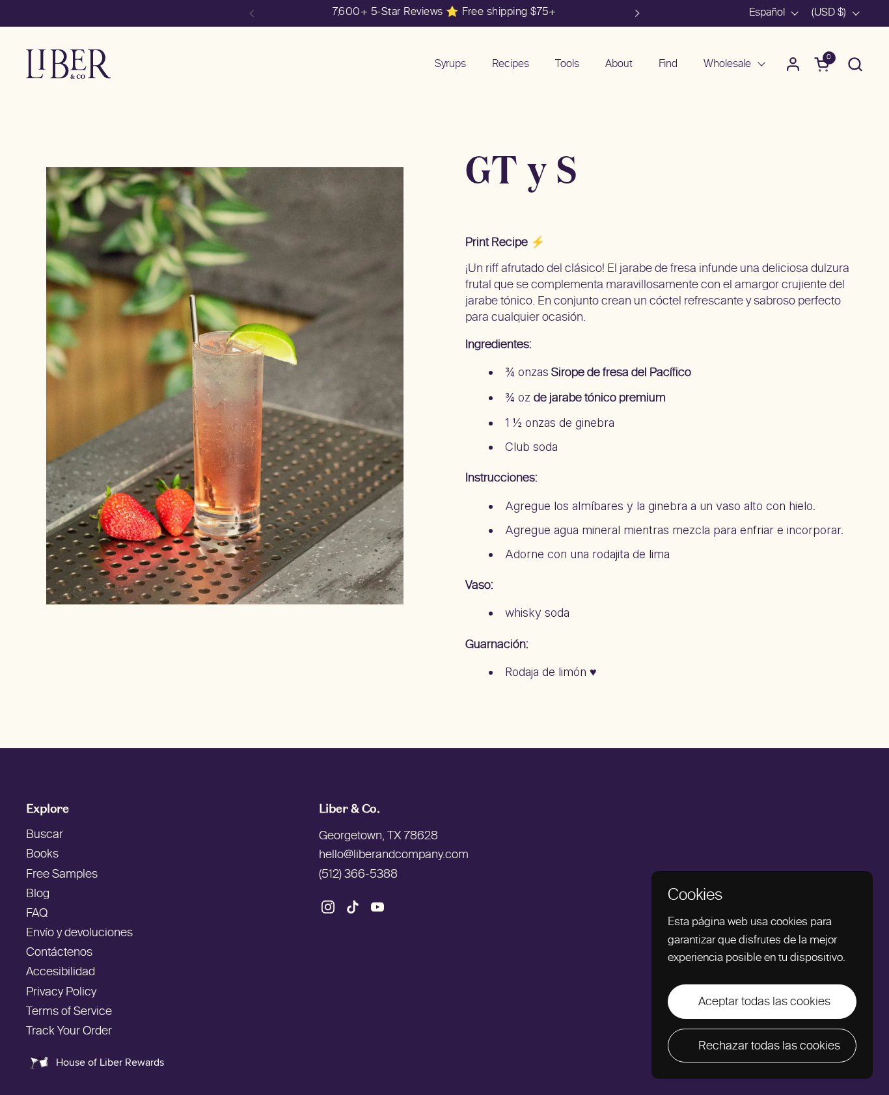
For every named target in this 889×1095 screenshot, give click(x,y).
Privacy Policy (61, 992)
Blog (37, 894)
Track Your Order (69, 1031)
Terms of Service (69, 1012)
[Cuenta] (793, 64)
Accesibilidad (60, 972)
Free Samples (62, 875)
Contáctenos (59, 953)
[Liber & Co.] (68, 64)
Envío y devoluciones (79, 933)
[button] (855, 64)
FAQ (37, 914)
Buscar (44, 835)
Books (42, 855)
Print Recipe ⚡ (505, 243)
